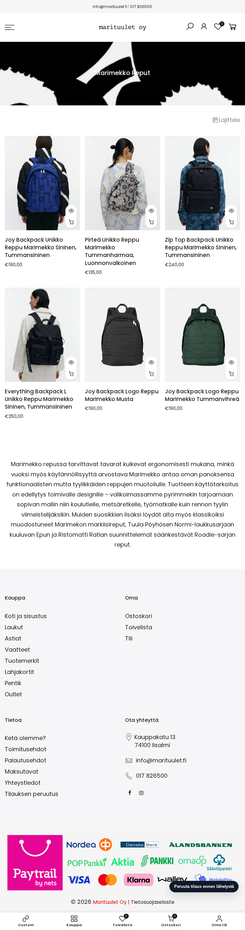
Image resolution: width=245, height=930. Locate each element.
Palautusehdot (25, 760)
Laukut (14, 627)
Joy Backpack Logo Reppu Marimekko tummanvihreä (202, 395)
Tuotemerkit (22, 661)
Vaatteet (17, 650)
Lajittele (229, 120)
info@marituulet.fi (110, 6)
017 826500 (141, 6)
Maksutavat (21, 771)
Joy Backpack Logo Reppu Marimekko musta (122, 395)
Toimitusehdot (25, 749)
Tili (128, 638)
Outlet (13, 694)
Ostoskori (138, 616)
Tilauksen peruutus (31, 794)
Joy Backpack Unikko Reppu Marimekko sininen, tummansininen (41, 247)
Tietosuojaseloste (152, 902)
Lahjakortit (19, 672)
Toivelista (138, 627)
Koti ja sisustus (26, 616)
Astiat (13, 638)
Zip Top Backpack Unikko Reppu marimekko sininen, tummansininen (201, 247)
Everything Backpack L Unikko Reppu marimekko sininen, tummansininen (39, 399)
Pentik (13, 683)
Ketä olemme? (25, 738)
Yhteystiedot (23, 783)
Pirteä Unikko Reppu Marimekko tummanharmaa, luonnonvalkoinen (112, 251)
